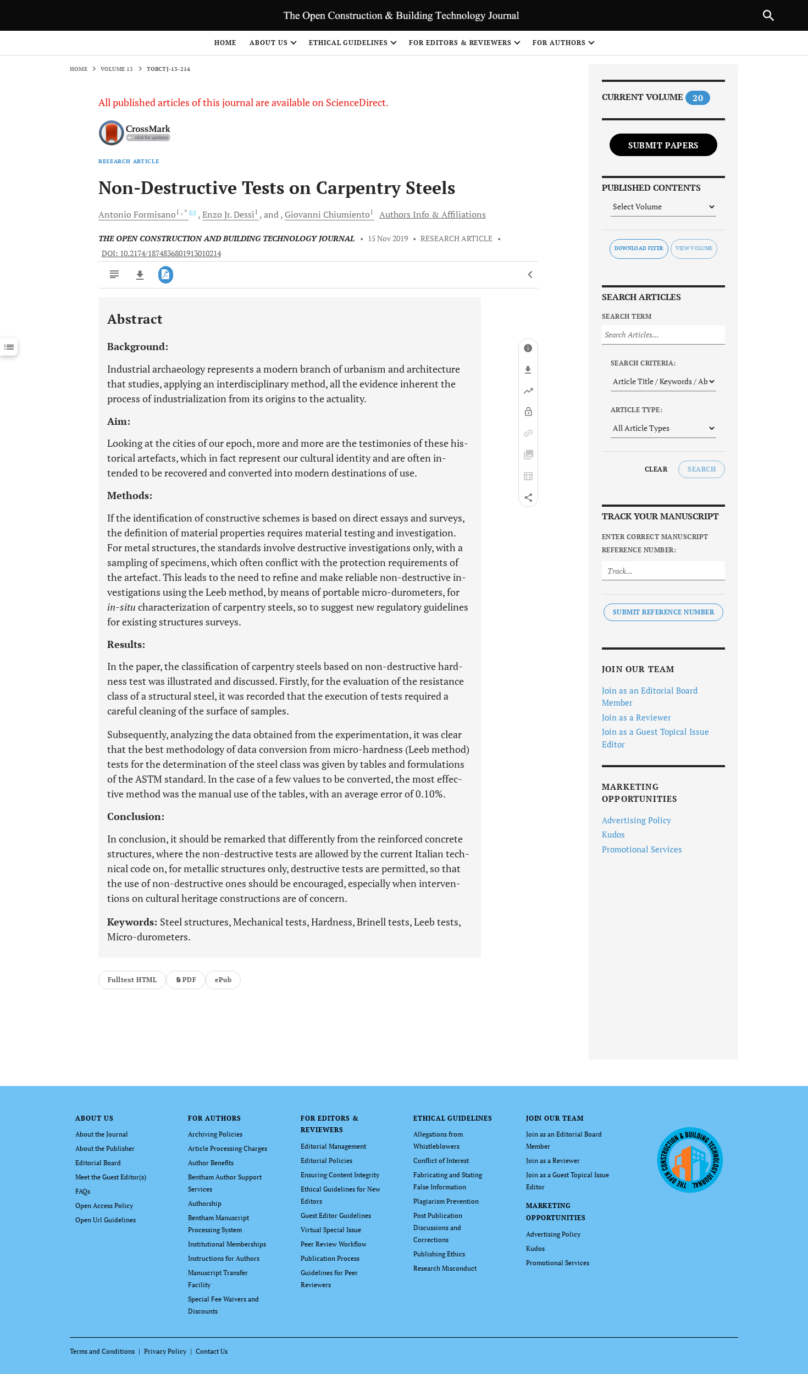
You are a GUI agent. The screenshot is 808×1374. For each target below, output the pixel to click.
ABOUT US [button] (269, 42)
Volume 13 (117, 69)
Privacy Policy (165, 1351)
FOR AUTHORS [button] (559, 42)
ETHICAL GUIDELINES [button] (348, 42)
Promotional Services (642, 849)
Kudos (613, 834)
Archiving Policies (215, 1134)
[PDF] (165, 275)
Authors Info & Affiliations (432, 214)
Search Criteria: (643, 363)
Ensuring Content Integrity (340, 1175)
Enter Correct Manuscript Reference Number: (655, 543)
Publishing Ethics (439, 1254)
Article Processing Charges (227, 1148)
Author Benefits (211, 1163)
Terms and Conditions (102, 1351)
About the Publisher (105, 1148)
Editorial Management (333, 1146)
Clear (656, 469)
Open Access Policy (104, 1205)
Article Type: (636, 410)
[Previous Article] (530, 275)
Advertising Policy (636, 820)
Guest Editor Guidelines (336, 1215)
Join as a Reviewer (636, 717)
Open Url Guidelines (105, 1220)
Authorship (205, 1203)
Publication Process (330, 1258)
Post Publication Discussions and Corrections (437, 1227)
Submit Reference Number (663, 612)
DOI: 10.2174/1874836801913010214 (161, 253)
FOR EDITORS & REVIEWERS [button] (460, 42)
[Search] (768, 15)
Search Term (626, 316)
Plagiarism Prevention (446, 1201)
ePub (223, 980)
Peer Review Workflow (334, 1244)
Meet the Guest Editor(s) (110, 1177)
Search (702, 469)
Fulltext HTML (132, 980)
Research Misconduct (445, 1268)
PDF (189, 980)
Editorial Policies (326, 1160)
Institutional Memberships (227, 1244)
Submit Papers (663, 145)
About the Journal (101, 1134)
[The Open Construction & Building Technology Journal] (689, 1159)
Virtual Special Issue (331, 1230)
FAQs (82, 1191)
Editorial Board (98, 1163)
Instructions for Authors (223, 1258)
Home (225, 42)
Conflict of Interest (441, 1160)
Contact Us (212, 1351)
